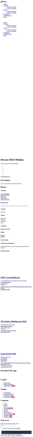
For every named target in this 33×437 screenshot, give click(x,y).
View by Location (11, 8)
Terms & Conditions (11, 435)
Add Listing (9, 397)
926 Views (3, 1)
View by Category (11, 7)
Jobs (8, 408)
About (5, 404)
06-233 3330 (4, 283)
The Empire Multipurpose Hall (13, 321)
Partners (6, 411)
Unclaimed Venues (8, 395)
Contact (6, 405)
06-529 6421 (4, 360)
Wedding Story (7, 15)
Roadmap (8, 415)
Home (5, 4)
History (6, 409)
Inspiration (6, 14)
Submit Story (7, 383)
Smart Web (19, 434)
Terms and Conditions (15, 428)
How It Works (7, 412)
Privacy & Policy (4, 435)
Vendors (6, 5)
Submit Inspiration (8, 384)
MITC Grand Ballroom (10, 277)
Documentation (9, 414)
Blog (5, 17)
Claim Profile (7, 392)
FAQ (5, 406)
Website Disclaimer (19, 435)
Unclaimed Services (9, 394)
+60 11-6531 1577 (5, 327)
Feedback (8, 417)
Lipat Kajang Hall (8, 354)
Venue (5, 10)
